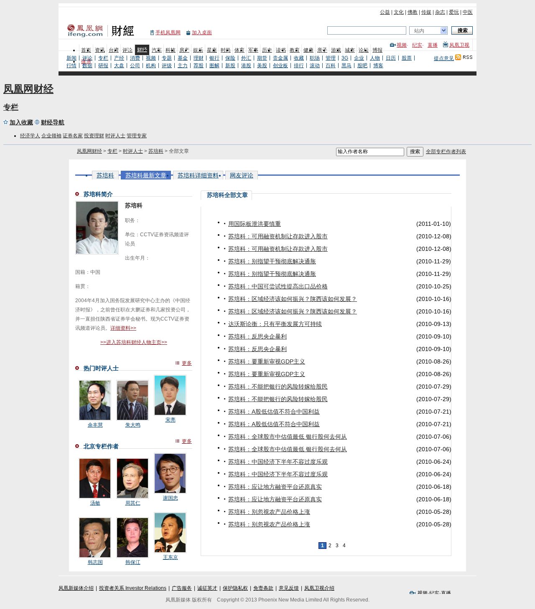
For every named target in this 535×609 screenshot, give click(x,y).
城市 (350, 50)
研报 (103, 65)
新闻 (71, 58)
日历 (391, 58)
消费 (135, 58)
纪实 (417, 45)
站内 (419, 31)
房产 (184, 50)
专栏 (103, 58)
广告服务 (182, 588)
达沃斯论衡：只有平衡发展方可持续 (275, 324)
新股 (230, 65)
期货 (262, 58)
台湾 (114, 50)
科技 (171, 50)
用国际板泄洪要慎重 (254, 223)
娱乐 (198, 50)
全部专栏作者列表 (446, 151)
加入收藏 (21, 122)
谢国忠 (170, 498)
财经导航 (52, 122)
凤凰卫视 (459, 45)
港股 (246, 65)
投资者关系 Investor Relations (132, 588)
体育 (239, 50)
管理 (331, 58)
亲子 (322, 50)
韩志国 (95, 562)
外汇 (246, 58)
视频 (402, 45)
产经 (119, 58)
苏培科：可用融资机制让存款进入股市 (278, 236)
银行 (214, 58)
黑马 (346, 65)
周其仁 (132, 503)
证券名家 (73, 136)
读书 (281, 50)
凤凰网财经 (28, 88)
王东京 (170, 557)
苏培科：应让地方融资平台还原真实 (275, 486)
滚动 (315, 65)
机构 (151, 65)
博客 (378, 65)
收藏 (299, 58)
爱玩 (454, 12)
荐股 (199, 65)
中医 (468, 12)
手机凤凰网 (168, 32)
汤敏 (95, 503)
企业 (359, 58)
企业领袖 (51, 136)
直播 (433, 45)
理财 (199, 58)
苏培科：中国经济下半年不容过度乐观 (278, 461)
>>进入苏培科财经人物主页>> (133, 342)
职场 (315, 58)
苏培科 (155, 151)
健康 (308, 50)
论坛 (364, 50)
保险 (230, 58)
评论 (127, 50)
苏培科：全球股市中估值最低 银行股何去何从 (287, 436)
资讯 (100, 50)
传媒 (426, 12)
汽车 (157, 50)
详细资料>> (123, 328)
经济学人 (30, 136)
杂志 (440, 12)
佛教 (413, 12)
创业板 (280, 65)
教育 (295, 50)
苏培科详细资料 (198, 175)
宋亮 (171, 420)
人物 (375, 58)
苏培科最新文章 (145, 175)
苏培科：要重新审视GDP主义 (266, 361)
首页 (86, 50)
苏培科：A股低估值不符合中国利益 (274, 411)
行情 (71, 65)
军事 (253, 50)
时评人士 (115, 136)
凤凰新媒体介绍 (76, 588)
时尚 (226, 50)
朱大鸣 (132, 425)
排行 (299, 65)
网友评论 (241, 175)
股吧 (362, 65)
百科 (331, 65)
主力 (183, 65)
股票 (407, 58)
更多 (187, 363)
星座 (212, 50)
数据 (87, 65)
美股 (262, 65)
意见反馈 (289, 588)
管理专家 (137, 136)
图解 (214, 65)
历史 (267, 50)
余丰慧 (95, 425)
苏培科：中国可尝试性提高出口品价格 (278, 286)
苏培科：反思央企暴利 (257, 336)
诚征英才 (207, 588)
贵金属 (280, 58)
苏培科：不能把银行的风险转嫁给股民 (278, 386)
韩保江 (132, 562)
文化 (399, 12)
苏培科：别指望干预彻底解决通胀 (272, 261)
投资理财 (94, 136)
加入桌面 (202, 32)
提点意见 (444, 58)
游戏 (336, 50)
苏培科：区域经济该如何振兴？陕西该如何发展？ (292, 299)
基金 (183, 58)
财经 (142, 50)
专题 (167, 58)
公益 (385, 12)
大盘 (119, 65)
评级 (167, 65)
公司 (135, 65)
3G (344, 58)
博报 (377, 50)
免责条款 (263, 588)
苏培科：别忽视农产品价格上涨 (269, 511)
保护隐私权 (235, 588)
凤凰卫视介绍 (319, 588)
